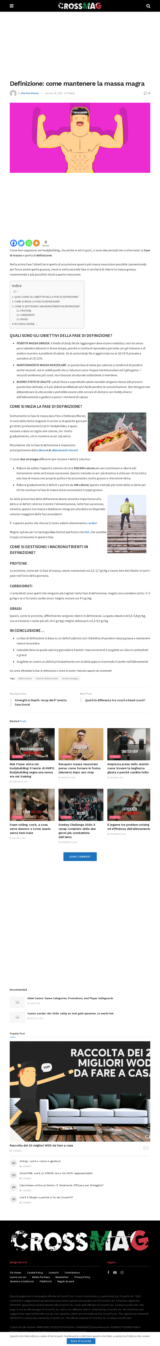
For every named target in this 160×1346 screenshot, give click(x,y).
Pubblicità (46, 1281)
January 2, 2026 (19, 838)
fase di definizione (47, 678)
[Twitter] (21, 243)
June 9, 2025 (34, 1003)
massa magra (70, 678)
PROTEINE (25, 310)
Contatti (54, 1272)
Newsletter (61, 1277)
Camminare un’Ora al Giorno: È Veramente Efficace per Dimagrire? (61, 1185)
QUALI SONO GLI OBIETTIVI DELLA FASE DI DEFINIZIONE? (46, 297)
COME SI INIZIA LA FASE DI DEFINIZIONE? (37, 301)
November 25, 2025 (68, 842)
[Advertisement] (80, 45)
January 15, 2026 (68, 777)
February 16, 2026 (20, 781)
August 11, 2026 (36, 1018)
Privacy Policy (82, 1277)
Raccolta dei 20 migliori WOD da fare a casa (41, 1145)
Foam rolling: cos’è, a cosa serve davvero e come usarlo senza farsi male (30, 829)
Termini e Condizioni (22, 1281)
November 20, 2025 (117, 834)
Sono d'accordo (81, 1341)
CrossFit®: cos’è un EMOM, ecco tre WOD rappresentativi (56, 1173)
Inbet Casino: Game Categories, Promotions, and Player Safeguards (70, 998)
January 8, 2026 (116, 777)
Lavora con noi (18, 1277)
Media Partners (41, 1277)
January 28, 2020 (53, 93)
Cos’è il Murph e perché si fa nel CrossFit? (46, 1197)
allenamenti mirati (64, 450)
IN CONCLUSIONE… (26, 324)
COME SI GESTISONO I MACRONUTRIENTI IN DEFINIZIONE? (47, 306)
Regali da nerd (65, 1281)
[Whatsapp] (28, 243)
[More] (36, 243)
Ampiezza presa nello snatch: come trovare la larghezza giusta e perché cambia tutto (128, 768)
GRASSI (24, 319)
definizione (25, 678)
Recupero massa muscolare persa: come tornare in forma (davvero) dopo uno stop (79, 768)
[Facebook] (13, 243)
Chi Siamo (15, 1272)
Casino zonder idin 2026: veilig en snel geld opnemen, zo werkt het (70, 1013)
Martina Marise (29, 93)
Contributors (72, 1272)
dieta (42, 450)
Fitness (71, 93)
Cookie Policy (35, 1272)
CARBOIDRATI (27, 315)
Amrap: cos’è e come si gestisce (40, 1161)
